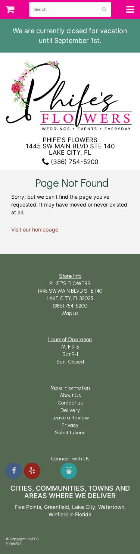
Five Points (28, 507)
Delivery (70, 410)
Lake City (83, 507)
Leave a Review (70, 418)
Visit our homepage (34, 229)
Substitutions (70, 432)
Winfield (58, 514)
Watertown (111, 507)
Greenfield (56, 507)
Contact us (70, 403)
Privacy (70, 425)
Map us (70, 313)
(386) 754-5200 (73, 162)
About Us (70, 395)
